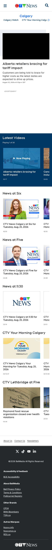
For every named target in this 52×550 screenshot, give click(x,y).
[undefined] (21, 164)
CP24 (6, 508)
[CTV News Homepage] (26, 5)
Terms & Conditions (12, 492)
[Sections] (5, 6)
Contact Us (19, 441)
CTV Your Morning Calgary (35, 20)
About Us (7, 441)
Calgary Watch (10, 20)
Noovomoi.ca (9, 531)
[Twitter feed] (17, 451)
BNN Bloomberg (11, 511)
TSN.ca (7, 515)
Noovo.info (8, 527)
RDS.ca (6, 534)
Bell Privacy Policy (12, 489)
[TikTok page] (23, 451)
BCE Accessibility (11, 477)
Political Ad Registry (12, 496)
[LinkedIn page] (34, 451)
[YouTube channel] (29, 451)
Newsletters (33, 441)
